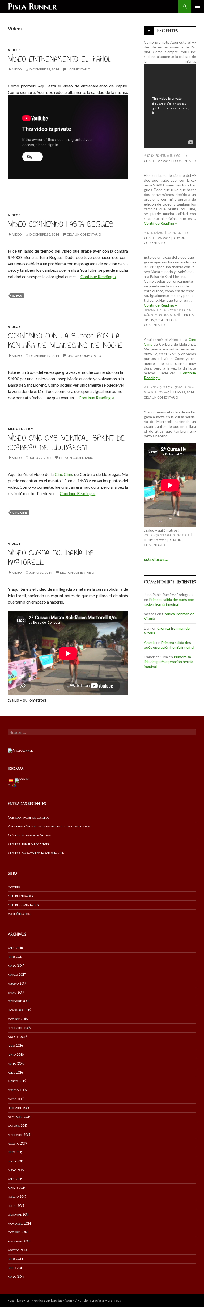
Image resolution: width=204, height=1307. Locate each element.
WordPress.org (19, 914)
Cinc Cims (64, 474)
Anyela (149, 642)
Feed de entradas (20, 896)
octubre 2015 (17, 1126)
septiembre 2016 (19, 1028)
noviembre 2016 (19, 1010)
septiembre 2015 (19, 1135)
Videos (14, 50)
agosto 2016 (17, 1037)
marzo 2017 (17, 975)
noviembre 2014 (19, 1223)
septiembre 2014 (19, 1241)
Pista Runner (32, 6)
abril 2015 (15, 1179)
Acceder (14, 887)
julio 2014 (15, 1259)
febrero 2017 (17, 983)
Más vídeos (156, 560)
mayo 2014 (16, 1277)
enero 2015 (16, 1206)
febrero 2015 (17, 1197)
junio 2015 (15, 1161)
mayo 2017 (16, 965)
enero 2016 (16, 1099)
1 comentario (78, 69)
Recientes (167, 30)
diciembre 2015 (18, 1108)
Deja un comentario (84, 234)
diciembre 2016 (18, 1001)
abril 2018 (15, 948)
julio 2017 (15, 957)
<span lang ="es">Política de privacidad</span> (41, 1300)
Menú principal (197, 6)
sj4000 (17, 295)
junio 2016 (16, 1055)
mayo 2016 (16, 1063)
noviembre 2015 (19, 1117)
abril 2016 (15, 1072)
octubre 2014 (18, 1232)
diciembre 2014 (19, 1214)
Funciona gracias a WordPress (99, 1300)
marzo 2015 (17, 1188)
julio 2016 (15, 1046)
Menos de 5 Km (21, 429)
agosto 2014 (17, 1250)
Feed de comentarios (23, 905)
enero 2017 (16, 992)
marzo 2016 (17, 1081)
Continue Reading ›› (98, 276)
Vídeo (17, 69)
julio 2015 (15, 1152)
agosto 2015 (17, 1143)
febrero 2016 (17, 1090)
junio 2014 (16, 1268)
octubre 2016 (18, 1019)
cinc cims (19, 512)
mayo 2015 (16, 1170)
